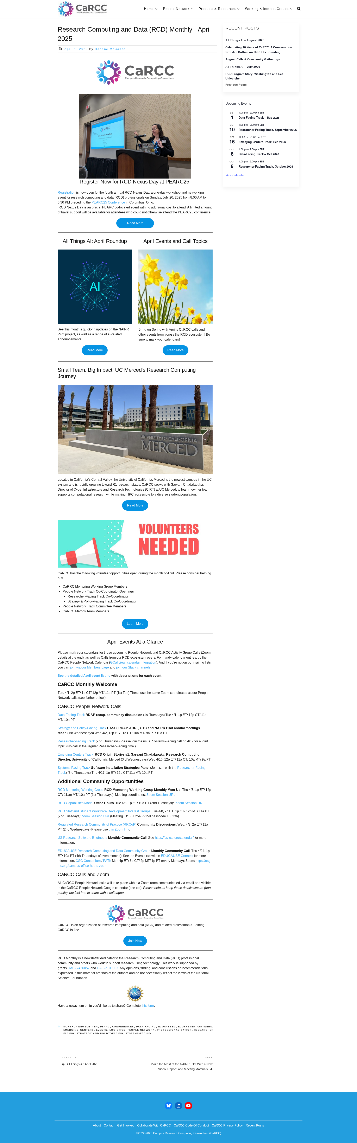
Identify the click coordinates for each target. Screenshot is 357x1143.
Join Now (135, 941)
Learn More (135, 623)
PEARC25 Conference (108, 202)
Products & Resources (217, 9)
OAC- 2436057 (79, 968)
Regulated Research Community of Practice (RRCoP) (97, 824)
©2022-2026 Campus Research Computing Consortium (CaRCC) (178, 1133)
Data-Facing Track (71, 715)
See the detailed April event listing (84, 675)
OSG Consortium (88, 861)
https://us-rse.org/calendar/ (174, 837)
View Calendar (234, 175)
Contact (109, 1125)
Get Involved (125, 1125)
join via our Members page (89, 667)
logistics (117, 1030)
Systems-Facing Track (74, 767)
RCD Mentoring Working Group (81, 790)
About (97, 1125)
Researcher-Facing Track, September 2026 (268, 130)
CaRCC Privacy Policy (227, 1125)
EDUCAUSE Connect (177, 856)
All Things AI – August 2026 (244, 40)
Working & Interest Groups (267, 9)
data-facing (146, 1026)
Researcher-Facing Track (76, 741)
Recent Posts (255, 1125)
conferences (123, 1026)
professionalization (174, 1030)
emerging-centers (78, 1030)
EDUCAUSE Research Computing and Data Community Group (104, 851)
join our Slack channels (132, 667)
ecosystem (167, 1026)
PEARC (105, 1026)
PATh (107, 861)
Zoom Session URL (160, 794)
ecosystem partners (195, 1026)
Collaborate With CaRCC (154, 1125)
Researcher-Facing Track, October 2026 (266, 166)
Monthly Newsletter (80, 1026)
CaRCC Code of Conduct (191, 1125)
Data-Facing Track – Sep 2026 (259, 117)
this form (148, 1005)
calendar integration (141, 662)
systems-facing (138, 1033)
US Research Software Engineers (82, 837)
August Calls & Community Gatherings (252, 59)
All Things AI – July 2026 (242, 66)
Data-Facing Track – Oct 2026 (259, 154)
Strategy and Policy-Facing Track (82, 728)
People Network (176, 9)
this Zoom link (119, 829)
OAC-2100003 (107, 968)
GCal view (117, 662)
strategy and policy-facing (100, 1033)
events (101, 1030)
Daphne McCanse (110, 49)
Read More (135, 223)
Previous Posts (236, 84)
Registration (66, 192)
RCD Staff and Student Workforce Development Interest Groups (104, 811)
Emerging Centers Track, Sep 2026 (262, 142)
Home (149, 9)
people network (141, 1030)
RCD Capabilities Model (75, 803)
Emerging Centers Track (75, 754)
